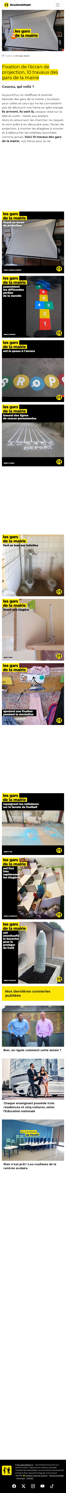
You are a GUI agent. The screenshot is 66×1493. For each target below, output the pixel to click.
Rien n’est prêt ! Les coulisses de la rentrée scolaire (30, 1166)
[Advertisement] (33, 179)
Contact (30, 1478)
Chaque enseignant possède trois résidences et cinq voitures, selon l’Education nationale (29, 1107)
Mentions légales (56, 1475)
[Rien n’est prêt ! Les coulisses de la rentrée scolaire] (33, 1140)
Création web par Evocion (36, 1475)
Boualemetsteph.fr (25, 1465)
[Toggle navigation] (57, 5)
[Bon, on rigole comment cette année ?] (33, 1026)
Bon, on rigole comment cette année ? (32, 1050)
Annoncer (20, 1478)
